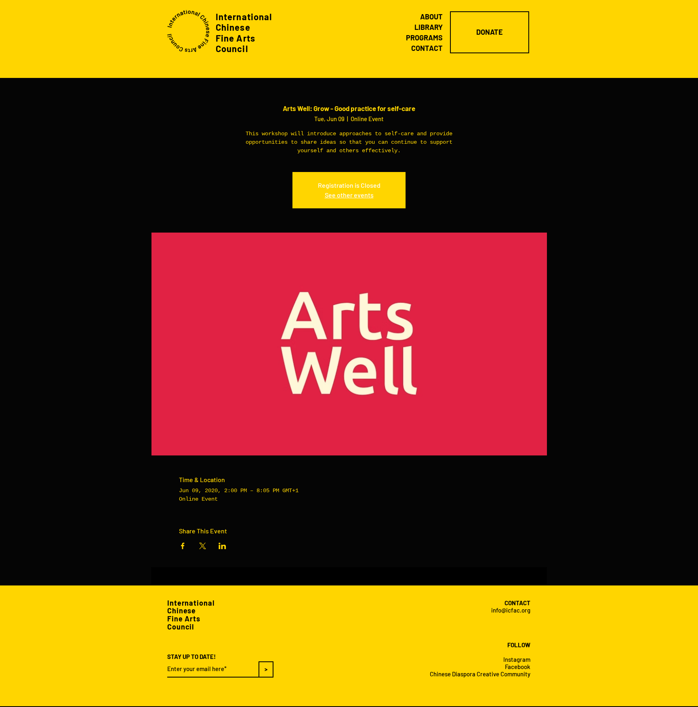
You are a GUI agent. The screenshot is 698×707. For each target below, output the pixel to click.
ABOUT (431, 16)
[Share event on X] (202, 546)
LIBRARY (428, 27)
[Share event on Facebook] (183, 546)
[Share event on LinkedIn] (222, 546)
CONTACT (427, 48)
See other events (349, 195)
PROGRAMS (424, 37)
